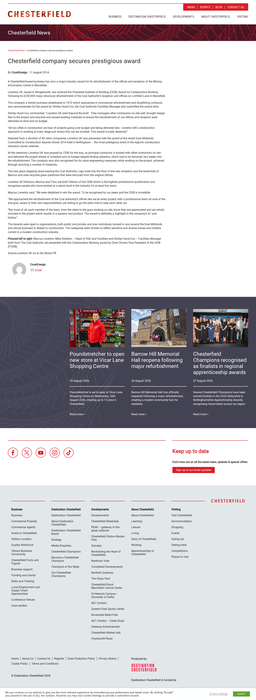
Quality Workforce (22, 545)
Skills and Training (22, 581)
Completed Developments (107, 566)
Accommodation (181, 521)
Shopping (177, 527)
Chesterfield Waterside (105, 521)
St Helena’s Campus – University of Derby (104, 595)
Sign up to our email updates (193, 470)
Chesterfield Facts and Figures (25, 561)
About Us (27, 658)
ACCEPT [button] (241, 694)
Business (115, 16)
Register (59, 658)
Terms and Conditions (45, 663)
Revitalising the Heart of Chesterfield (106, 553)
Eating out (177, 539)
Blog (218, 7)
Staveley (96, 545)
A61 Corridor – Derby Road (107, 620)
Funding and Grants (23, 575)
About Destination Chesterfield (62, 523)
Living (135, 533)
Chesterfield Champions (66, 551)
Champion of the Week (65, 566)
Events (205, 7)
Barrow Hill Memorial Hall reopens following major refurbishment (157, 360)
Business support (22, 569)
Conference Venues (23, 599)
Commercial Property (24, 521)
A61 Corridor (99, 603)
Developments (183, 16)
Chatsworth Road (102, 638)
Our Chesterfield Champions (61, 574)
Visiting (242, 16)
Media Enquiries (61, 545)
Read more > (200, 414)
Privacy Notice (107, 658)
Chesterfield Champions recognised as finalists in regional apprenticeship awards (220, 363)
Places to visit (179, 556)
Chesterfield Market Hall (106, 632)
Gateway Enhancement (105, 626)
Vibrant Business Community (21, 552)
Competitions (179, 551)
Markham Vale (100, 560)
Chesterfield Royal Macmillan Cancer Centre (106, 586)
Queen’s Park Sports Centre (107, 609)
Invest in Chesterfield (24, 533)
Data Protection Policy (81, 658)
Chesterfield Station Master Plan (108, 538)
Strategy (56, 539)
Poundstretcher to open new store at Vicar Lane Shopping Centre (97, 360)
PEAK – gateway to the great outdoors (105, 529)
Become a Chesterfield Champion (65, 559)
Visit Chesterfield (181, 515)
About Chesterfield (215, 16)
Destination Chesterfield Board (66, 532)
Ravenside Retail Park (104, 615)
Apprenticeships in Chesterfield (142, 552)
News (191, 7)
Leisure (135, 527)
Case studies (19, 605)
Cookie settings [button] (218, 693)
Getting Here (179, 545)
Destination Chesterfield (39, 14)
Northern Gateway (102, 572)
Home (15, 658)
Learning (136, 521)
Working (136, 545)
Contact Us (235, 7)
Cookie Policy (19, 663)
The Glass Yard (100, 578)
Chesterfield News (16, 50)
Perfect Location (21, 539)
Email (38, 270)
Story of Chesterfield (143, 539)
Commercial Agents (23, 527)
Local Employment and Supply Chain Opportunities (25, 590)
